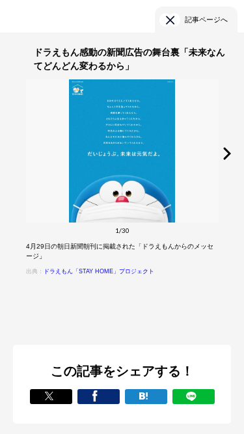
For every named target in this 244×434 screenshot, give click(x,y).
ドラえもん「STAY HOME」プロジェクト (99, 271)
